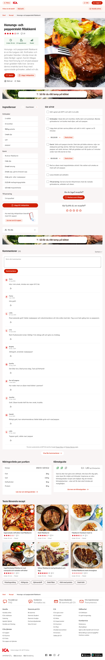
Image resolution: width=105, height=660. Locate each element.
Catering (5, 618)
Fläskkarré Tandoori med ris (82, 533)
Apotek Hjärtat (7, 621)
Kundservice (83, 621)
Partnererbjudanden (34, 621)
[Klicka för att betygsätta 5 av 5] (80, 210)
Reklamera (82, 624)
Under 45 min (10, 43)
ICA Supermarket (58, 621)
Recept (11, 15)
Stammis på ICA (34, 609)
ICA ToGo (5, 638)
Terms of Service (70, 447)
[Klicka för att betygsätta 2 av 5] (70, 210)
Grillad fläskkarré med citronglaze (84, 570)
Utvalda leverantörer (60, 630)
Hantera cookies (84, 635)
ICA (54, 609)
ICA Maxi (56, 627)
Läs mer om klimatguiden (76, 489)
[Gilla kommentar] (10, 288)
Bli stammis (31, 613)
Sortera (97, 252)
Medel (32, 43)
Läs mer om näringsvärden (25, 492)
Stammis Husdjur (33, 618)
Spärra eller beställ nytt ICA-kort (89, 630)
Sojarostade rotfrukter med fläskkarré (17, 533)
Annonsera (56, 633)
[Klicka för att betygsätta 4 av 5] (77, 210)
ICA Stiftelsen (83, 613)
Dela (18, 81)
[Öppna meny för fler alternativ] (32, 511)
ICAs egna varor (58, 613)
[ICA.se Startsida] (15, 3)
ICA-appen (5, 633)
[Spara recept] (32, 507)
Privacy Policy (59, 447)
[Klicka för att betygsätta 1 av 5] (67, 210)
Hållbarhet (83, 609)
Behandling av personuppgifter (88, 633)
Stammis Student (33, 615)
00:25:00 (54, 137)
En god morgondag (85, 615)
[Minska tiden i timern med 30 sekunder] (48, 137)
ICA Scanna (6, 635)
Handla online (6, 613)
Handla (5, 609)
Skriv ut (9, 81)
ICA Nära (56, 618)
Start (4, 15)
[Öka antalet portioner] (37, 107)
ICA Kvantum (57, 624)
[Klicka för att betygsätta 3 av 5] (73, 210)
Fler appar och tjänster (9, 641)
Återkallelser (83, 627)
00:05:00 (54, 158)
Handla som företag (8, 624)
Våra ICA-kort (32, 624)
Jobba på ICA (57, 635)
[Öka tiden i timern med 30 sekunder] (59, 137)
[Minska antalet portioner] (23, 107)
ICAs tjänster (7, 629)
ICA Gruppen (57, 615)
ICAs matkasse (7, 615)
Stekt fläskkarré (43, 533)
